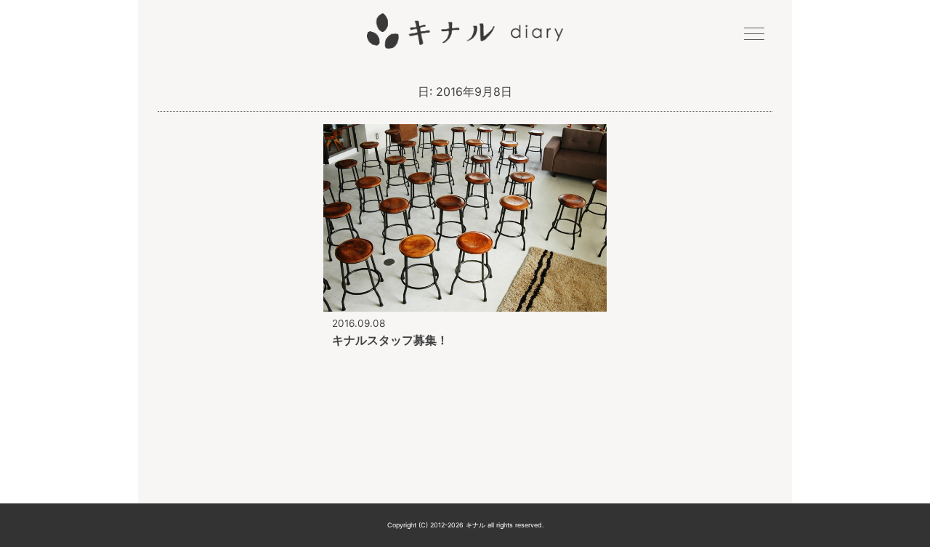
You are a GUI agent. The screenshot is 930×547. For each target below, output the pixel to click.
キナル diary (465, 31)
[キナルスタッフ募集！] (464, 302)
